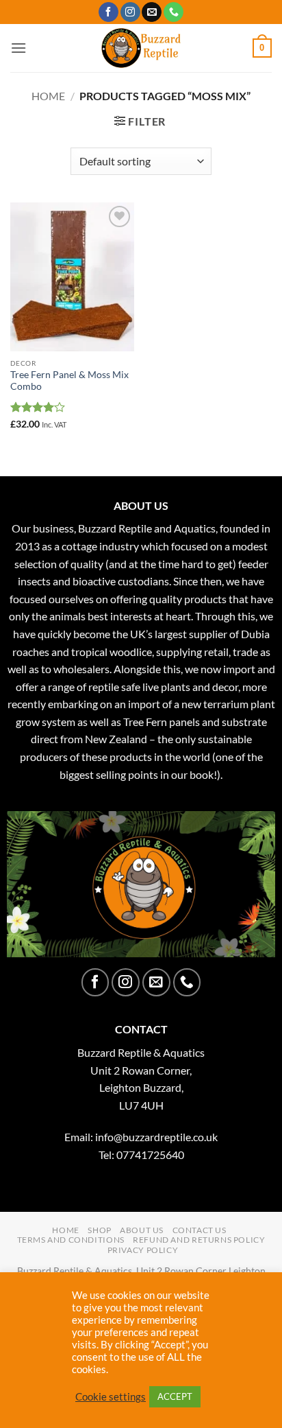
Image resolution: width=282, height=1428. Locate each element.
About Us (142, 1230)
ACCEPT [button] (174, 1396)
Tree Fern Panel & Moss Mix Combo (69, 381)
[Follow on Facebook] (108, 12)
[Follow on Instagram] (130, 12)
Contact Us (199, 1230)
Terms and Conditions (71, 1239)
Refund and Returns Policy (199, 1239)
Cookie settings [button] (110, 1397)
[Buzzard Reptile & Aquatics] (141, 48)
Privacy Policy (143, 1250)
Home (48, 95)
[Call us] (173, 12)
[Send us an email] (152, 12)
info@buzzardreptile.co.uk (156, 1136)
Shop (99, 1230)
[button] (18, 48)
